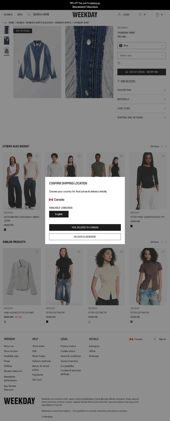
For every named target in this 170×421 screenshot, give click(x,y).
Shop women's (78, 7)
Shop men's (92, 7)
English (59, 214)
